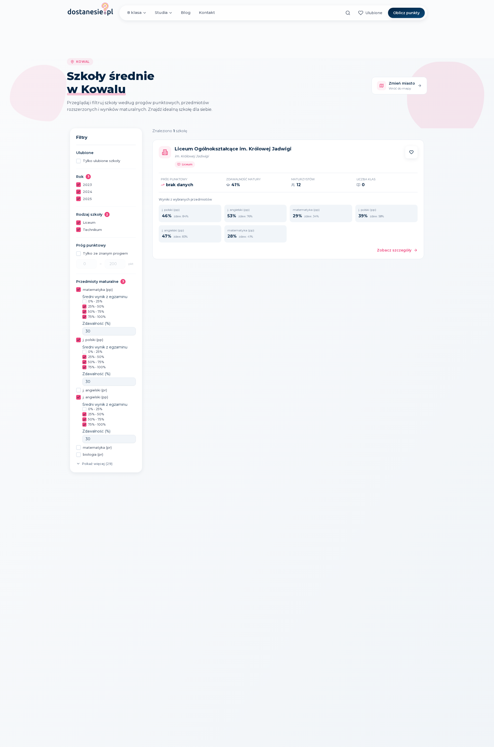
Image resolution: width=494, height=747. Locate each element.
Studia (161, 12)
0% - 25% (95, 301)
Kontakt (207, 12)
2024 (87, 192)
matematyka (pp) (98, 289)
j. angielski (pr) (95, 390)
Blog (186, 12)
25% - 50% (96, 306)
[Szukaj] (347, 12)
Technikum (92, 230)
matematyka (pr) (97, 447)
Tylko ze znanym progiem (105, 253)
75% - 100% (96, 317)
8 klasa (134, 12)
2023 (87, 185)
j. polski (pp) (93, 340)
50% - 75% (96, 311)
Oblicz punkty (406, 13)
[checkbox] (78, 161)
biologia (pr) (93, 454)
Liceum (89, 222)
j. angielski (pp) (95, 397)
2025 (87, 199)
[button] (411, 152)
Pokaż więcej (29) (97, 464)
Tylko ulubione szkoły (101, 161)
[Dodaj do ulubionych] (411, 152)
